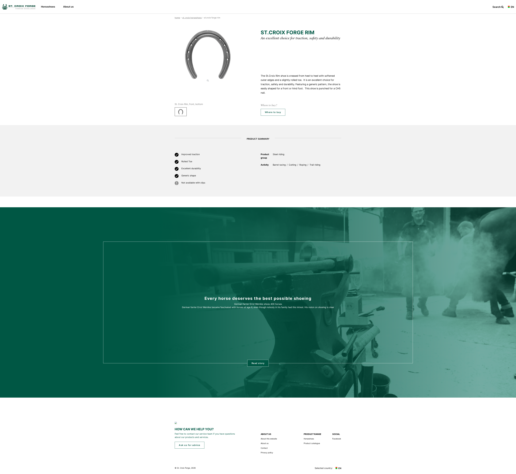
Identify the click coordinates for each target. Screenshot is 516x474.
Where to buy (273, 112)
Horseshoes (48, 6)
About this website (269, 439)
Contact (264, 448)
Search (496, 7)
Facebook (336, 439)
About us (68, 6)
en (512, 7)
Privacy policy (267, 452)
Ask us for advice (189, 445)
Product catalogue (312, 443)
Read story (258, 363)
